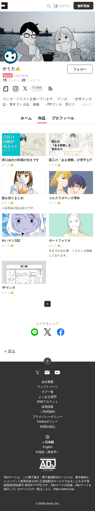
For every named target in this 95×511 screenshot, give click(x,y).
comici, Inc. (52, 503)
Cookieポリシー (47, 421)
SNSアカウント (47, 401)
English (48, 446)
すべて (87, 104)
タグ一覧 (47, 391)
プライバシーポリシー (47, 416)
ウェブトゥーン (47, 386)
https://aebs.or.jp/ (63, 489)
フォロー (80, 69)
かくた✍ (12, 68)
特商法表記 (47, 426)
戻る (11, 351)
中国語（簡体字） (47, 452)
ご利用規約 (47, 411)
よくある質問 (47, 396)
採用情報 (47, 406)
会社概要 (47, 381)
